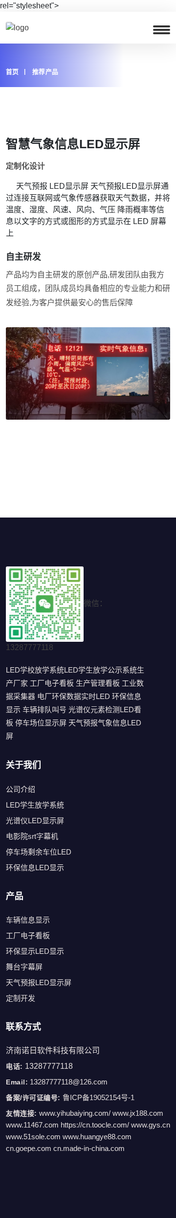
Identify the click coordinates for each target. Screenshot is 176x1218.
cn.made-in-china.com (89, 1148)
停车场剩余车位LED (38, 852)
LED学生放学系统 (35, 805)
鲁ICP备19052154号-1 (98, 1097)
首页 (12, 71)
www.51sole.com (33, 1136)
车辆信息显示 (28, 920)
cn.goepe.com (28, 1148)
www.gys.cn (150, 1125)
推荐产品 (45, 71)
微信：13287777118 (56, 625)
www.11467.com (32, 1125)
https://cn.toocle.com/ (95, 1125)
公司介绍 (20, 789)
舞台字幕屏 (24, 967)
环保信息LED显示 (35, 867)
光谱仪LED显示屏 (35, 820)
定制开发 (20, 998)
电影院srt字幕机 (32, 836)
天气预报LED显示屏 (38, 982)
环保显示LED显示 (35, 951)
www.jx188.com (137, 1113)
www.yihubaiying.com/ (74, 1113)
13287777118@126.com (69, 1082)
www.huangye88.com (97, 1136)
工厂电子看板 (28, 935)
